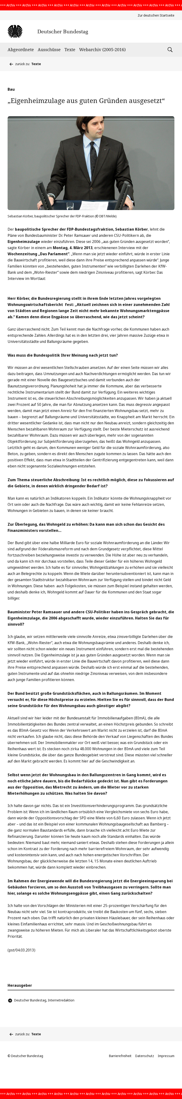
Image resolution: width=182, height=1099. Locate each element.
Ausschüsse (49, 49)
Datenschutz (144, 1056)
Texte (69, 49)
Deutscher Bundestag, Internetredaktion (44, 1000)
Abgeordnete (21, 49)
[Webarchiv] (48, 31)
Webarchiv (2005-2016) (102, 49)
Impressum (166, 1056)
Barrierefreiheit (120, 1056)
